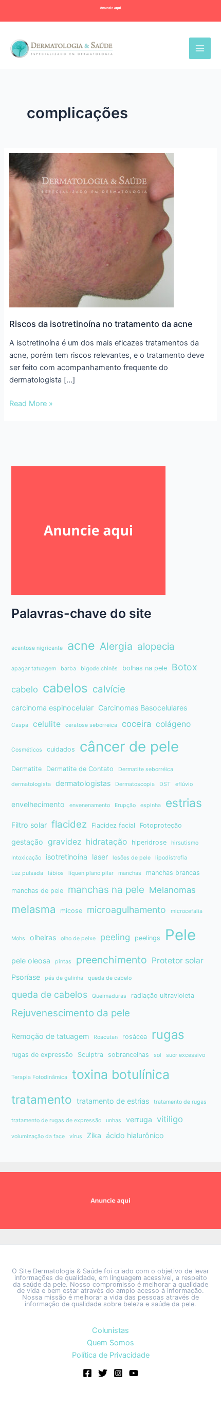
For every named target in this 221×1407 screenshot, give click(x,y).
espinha (150, 805)
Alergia (116, 646)
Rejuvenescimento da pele (70, 1013)
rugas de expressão (42, 1054)
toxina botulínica (121, 1074)
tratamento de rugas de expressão (56, 1120)
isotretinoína (66, 856)
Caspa (19, 725)
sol (157, 1055)
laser (100, 856)
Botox (184, 667)
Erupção (125, 805)
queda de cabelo (110, 978)
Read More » (31, 404)
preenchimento (111, 960)
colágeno (173, 724)
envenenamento (89, 805)
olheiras (43, 937)
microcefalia (186, 911)
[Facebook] (87, 1373)
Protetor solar (178, 960)
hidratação (106, 842)
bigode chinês (99, 668)
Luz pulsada (27, 873)
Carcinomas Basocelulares (142, 707)
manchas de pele (37, 890)
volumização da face (38, 1136)
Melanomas (172, 890)
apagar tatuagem (33, 668)
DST (165, 784)
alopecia (156, 646)
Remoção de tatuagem (50, 1036)
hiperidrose (149, 842)
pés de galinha (64, 978)
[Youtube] (133, 1373)
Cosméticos (26, 749)
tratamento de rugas (180, 1102)
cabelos (65, 688)
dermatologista (31, 784)
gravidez (64, 842)
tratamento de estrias (113, 1101)
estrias (183, 803)
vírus (75, 1136)
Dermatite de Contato (80, 769)
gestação (27, 841)
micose (71, 911)
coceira (136, 724)
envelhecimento (38, 804)
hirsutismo (184, 842)
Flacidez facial (113, 825)
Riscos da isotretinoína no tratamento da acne (101, 324)
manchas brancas (173, 872)
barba (68, 668)
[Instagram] (118, 1373)
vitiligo (170, 1119)
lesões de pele (132, 857)
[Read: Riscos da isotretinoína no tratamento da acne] (91, 229)
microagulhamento (126, 909)
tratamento (41, 1099)
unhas (113, 1120)
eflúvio (184, 784)
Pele (180, 935)
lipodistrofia (171, 857)
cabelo (24, 689)
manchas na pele (106, 890)
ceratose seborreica (91, 725)
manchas (129, 873)
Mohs (18, 938)
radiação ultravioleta (162, 995)
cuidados (61, 749)
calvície (109, 689)
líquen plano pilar (91, 873)
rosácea (134, 1036)
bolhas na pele (144, 668)
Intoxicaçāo (26, 857)
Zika (94, 1135)
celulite (47, 724)
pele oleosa (30, 960)
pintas (63, 961)
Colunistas (110, 1330)
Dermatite (26, 769)
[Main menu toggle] (200, 48)
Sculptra (90, 1054)
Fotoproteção (161, 825)
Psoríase (25, 977)
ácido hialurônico (135, 1135)
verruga (139, 1119)
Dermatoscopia (135, 784)
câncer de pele (129, 746)
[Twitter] (102, 1373)
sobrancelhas (128, 1054)
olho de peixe (78, 938)
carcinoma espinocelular (52, 707)
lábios (56, 873)
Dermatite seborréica (145, 769)
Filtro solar (29, 824)
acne (81, 645)
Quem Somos (110, 1342)
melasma (33, 909)
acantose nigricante (37, 648)
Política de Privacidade (111, 1355)
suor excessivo (185, 1055)
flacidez (69, 824)
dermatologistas (83, 783)
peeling (115, 937)
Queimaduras (109, 996)
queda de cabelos (49, 994)
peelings (147, 938)
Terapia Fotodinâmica (39, 1077)
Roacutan (106, 1037)
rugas (168, 1034)
